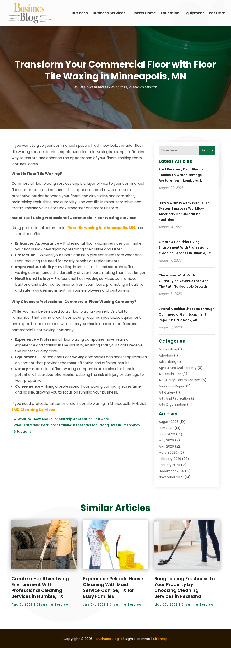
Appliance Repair (172, 386)
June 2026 (167, 434)
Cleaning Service (143, 87)
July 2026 (166, 428)
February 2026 (170, 459)
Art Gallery (167, 392)
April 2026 (166, 446)
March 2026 (168, 452)
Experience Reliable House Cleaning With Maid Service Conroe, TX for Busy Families (113, 587)
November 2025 (171, 477)
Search (207, 150)
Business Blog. (108, 638)
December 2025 (171, 471)
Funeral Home (143, 13)
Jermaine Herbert (92, 87)
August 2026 (168, 421)
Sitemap (160, 638)
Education (170, 13)
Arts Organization (172, 404)
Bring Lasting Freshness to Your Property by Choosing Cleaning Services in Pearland (184, 587)
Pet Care (217, 13)
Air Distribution (170, 374)
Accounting (168, 349)
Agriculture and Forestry (177, 367)
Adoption (166, 355)
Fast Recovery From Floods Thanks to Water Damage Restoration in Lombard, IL (181, 175)
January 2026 (169, 465)
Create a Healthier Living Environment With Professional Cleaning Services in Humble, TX (185, 247)
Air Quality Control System (179, 380)
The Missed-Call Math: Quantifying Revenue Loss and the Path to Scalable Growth (184, 281)
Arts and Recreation (174, 398)
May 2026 (166, 440)
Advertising (167, 361)
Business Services (109, 13)
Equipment (194, 13)
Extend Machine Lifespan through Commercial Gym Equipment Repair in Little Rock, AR (187, 314)
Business (80, 13)
